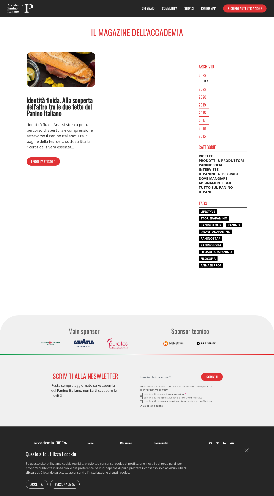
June (205, 80)
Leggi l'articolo (43, 161)
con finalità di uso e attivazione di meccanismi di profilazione (178, 401)
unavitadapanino (215, 232)
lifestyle (208, 212)
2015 (202, 136)
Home (90, 443)
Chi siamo (148, 8)
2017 (202, 120)
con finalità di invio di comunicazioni (165, 394)
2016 (202, 128)
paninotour (211, 225)
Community (169, 8)
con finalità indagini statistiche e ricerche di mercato (173, 397)
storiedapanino (214, 218)
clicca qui (32, 472)
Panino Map (208, 8)
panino (234, 225)
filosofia (208, 259)
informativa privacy (155, 389)
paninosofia (211, 245)
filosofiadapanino (216, 252)
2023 (202, 75)
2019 (202, 104)
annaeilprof (211, 265)
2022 (202, 89)
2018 (202, 112)
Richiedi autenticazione (245, 8)
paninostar (210, 238)
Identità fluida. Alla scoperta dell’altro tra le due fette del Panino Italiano (60, 106)
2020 (202, 97)
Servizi (189, 8)
